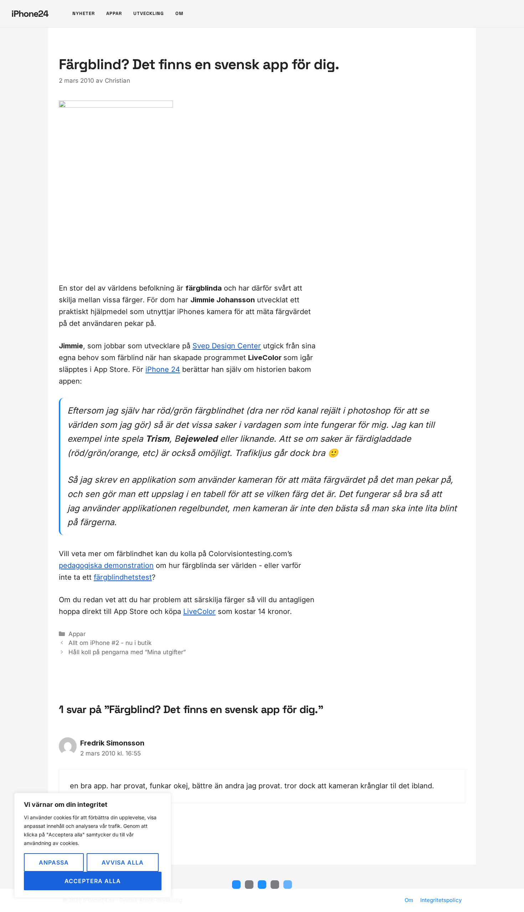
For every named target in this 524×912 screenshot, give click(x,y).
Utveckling (148, 13)
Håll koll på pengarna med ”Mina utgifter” (127, 652)
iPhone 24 (162, 369)
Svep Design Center (226, 346)
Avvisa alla (123, 862)
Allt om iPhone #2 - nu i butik (109, 642)
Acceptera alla (93, 881)
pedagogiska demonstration (106, 565)
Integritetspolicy (441, 900)
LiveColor (199, 611)
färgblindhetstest (123, 577)
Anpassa (54, 862)
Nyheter (83, 13)
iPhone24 (29, 13)
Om (179, 13)
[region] (92, 845)
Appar (114, 13)
